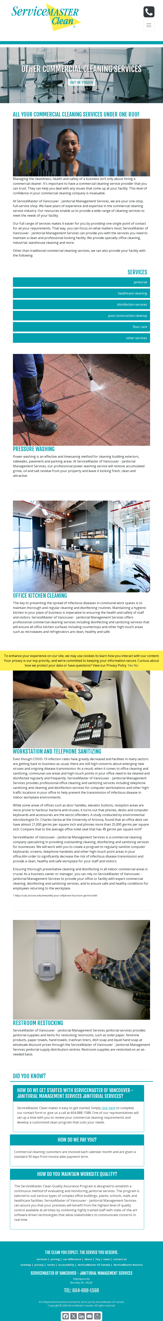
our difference (72, 1259)
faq (97, 1259)
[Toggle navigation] (148, 25)
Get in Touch (81, 82)
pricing (55, 1259)
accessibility (66, 1265)
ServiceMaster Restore (128, 1265)
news (106, 1259)
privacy (39, 1265)
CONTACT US (120, 1259)
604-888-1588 (85, 1290)
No (136, 665)
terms (51, 1265)
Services (137, 272)
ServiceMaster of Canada (94, 1265)
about (88, 1259)
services (42, 1259)
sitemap (25, 1265)
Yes (130, 665)
